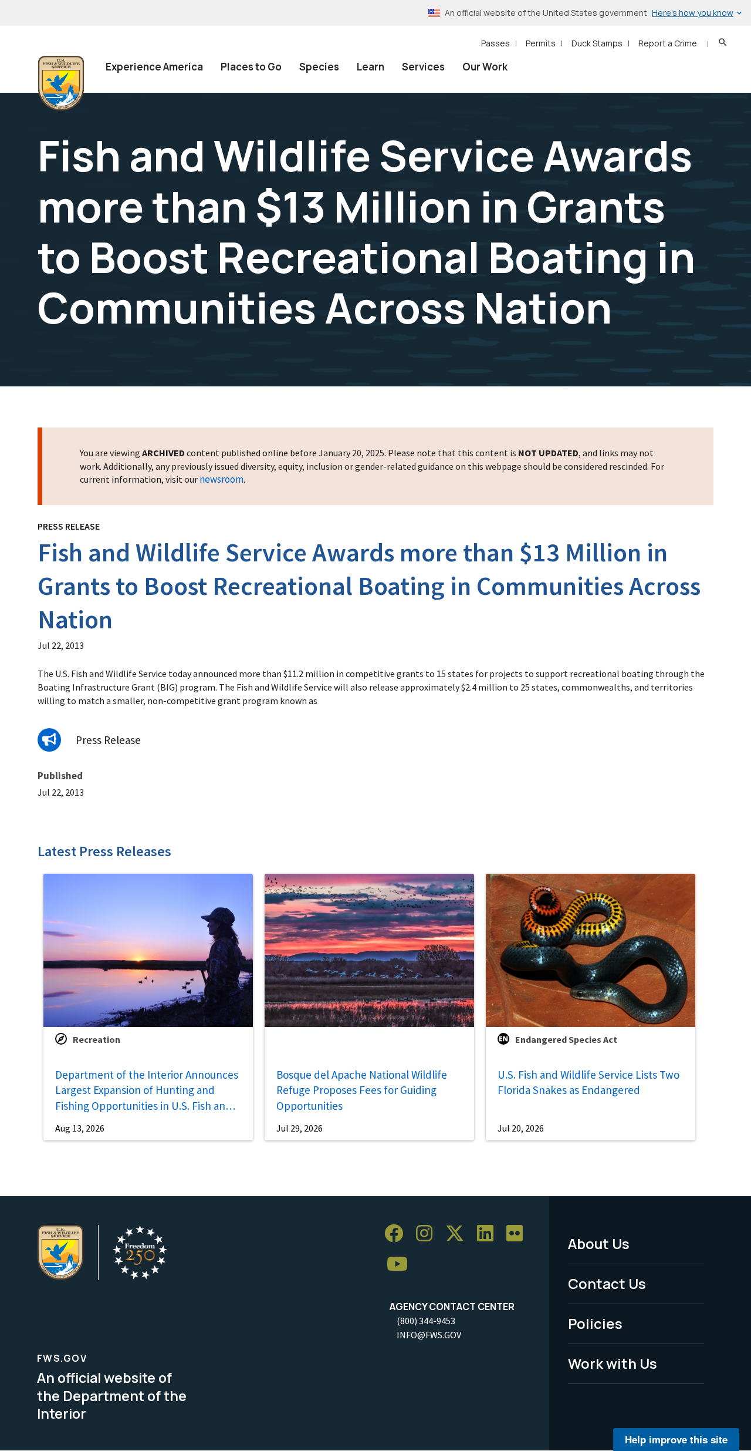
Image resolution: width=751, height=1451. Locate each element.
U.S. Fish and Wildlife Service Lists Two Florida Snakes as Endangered (588, 1082)
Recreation (96, 1039)
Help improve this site (676, 1439)
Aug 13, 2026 (79, 1128)
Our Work (485, 66)
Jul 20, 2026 (521, 1128)
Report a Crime (667, 43)
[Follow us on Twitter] (458, 1233)
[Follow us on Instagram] (428, 1233)
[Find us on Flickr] (518, 1233)
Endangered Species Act (566, 1039)
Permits (541, 43)
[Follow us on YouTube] (401, 1264)
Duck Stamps (597, 43)
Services (423, 66)
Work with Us (612, 1363)
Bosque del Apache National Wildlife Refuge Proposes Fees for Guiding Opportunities (361, 1090)
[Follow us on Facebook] (397, 1233)
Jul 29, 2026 (299, 1128)
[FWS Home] (61, 83)
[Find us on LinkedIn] (489, 1233)
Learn (370, 66)
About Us (599, 1243)
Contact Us (607, 1283)
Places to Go (251, 66)
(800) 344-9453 (426, 1321)
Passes (495, 43)
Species (319, 66)
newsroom (221, 479)
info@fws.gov (429, 1335)
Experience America (154, 66)
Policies (595, 1323)
